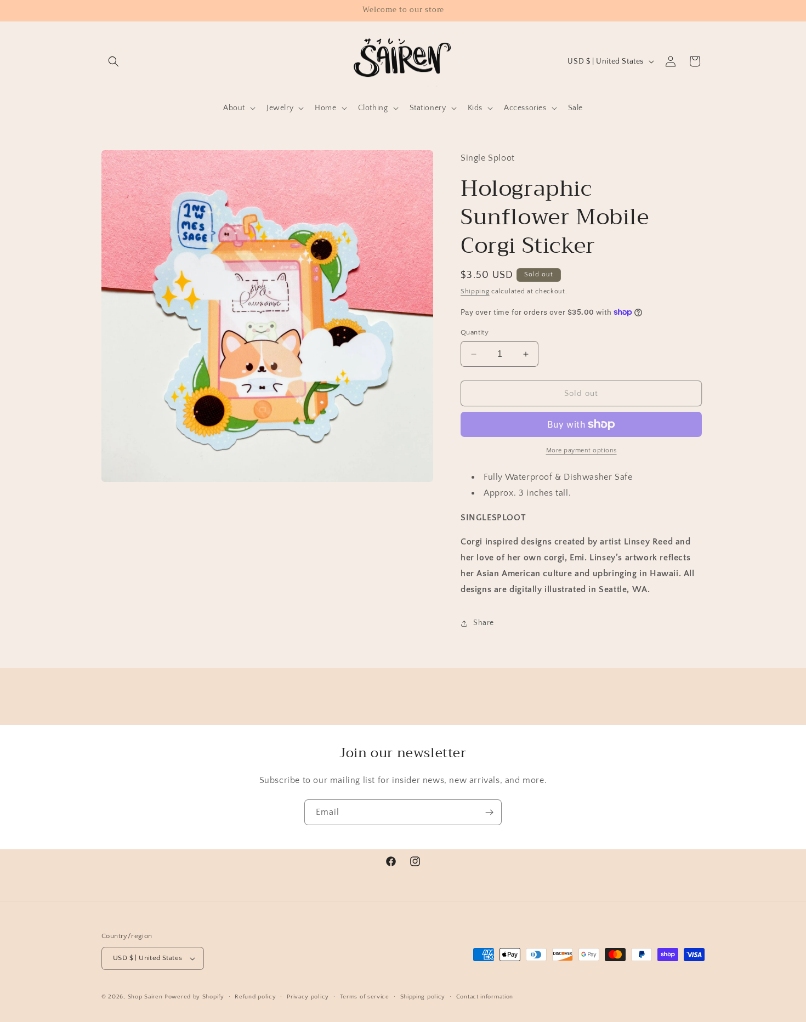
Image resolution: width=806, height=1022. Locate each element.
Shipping (475, 291)
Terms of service (364, 996)
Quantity (475, 332)
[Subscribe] (489, 812)
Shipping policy (423, 996)
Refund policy (255, 996)
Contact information (484, 996)
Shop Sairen (145, 996)
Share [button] (483, 622)
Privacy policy (308, 996)
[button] (113, 61)
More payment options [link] (581, 450)
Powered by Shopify (194, 996)
